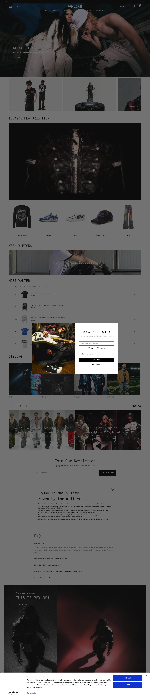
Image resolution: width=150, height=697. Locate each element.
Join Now (96, 360)
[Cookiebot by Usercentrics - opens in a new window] (13, 693)
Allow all (128, 678)
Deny (128, 684)
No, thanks (96, 364)
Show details (31, 693)
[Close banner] (147, 675)
